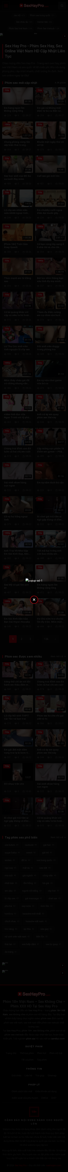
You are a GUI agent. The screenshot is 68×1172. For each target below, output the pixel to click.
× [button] (34, 599)
